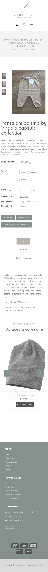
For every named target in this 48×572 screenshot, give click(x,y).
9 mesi (24, 172)
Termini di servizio (11, 499)
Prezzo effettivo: (8, 162)
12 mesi (34, 172)
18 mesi (24, 179)
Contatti (8, 470)
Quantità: (6, 190)
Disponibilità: (7, 206)
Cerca (7, 454)
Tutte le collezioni (11, 462)
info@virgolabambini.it (16, 520)
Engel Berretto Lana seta (24, 396)
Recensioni (23, 250)
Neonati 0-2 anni (28, 50)
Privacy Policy (10, 487)
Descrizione (23, 241)
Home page (9, 458)
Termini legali (10, 483)
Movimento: (6, 202)
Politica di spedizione (13, 495)
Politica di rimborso (12, 491)
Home (14, 50)
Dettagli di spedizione (23, 258)
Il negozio (8, 466)
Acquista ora (24, 217)
